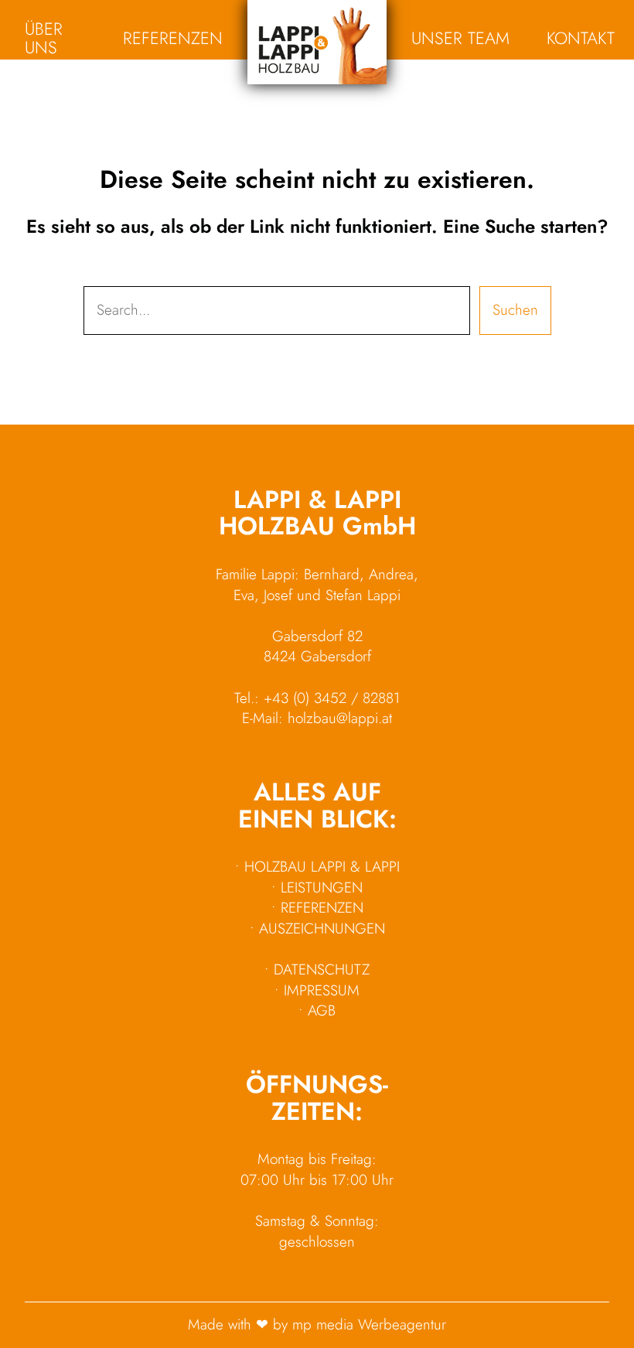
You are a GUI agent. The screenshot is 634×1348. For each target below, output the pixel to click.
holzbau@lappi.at (340, 718)
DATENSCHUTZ (322, 969)
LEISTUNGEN (322, 887)
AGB (322, 1010)
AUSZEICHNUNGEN (322, 928)
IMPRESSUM (322, 990)
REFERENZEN (322, 907)
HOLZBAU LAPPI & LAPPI (322, 866)
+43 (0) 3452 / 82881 (332, 698)
